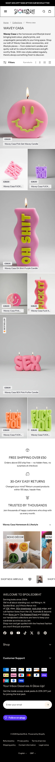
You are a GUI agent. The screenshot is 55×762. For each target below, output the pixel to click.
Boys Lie (13, 614)
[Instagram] (11, 633)
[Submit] (48, 704)
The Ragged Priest (29, 614)
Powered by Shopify (36, 734)
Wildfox (45, 614)
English (21, 753)
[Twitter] (32, 633)
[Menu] (5, 11)
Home (6, 22)
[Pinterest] (45, 633)
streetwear (25, 608)
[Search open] (43, 11)
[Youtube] (18, 633)
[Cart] (49, 11)
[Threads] (38, 633)
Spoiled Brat (22, 734)
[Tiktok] (25, 633)
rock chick (36, 608)
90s (18, 608)
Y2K (8, 608)
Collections (17, 22)
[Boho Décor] (21, 550)
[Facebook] (5, 633)
